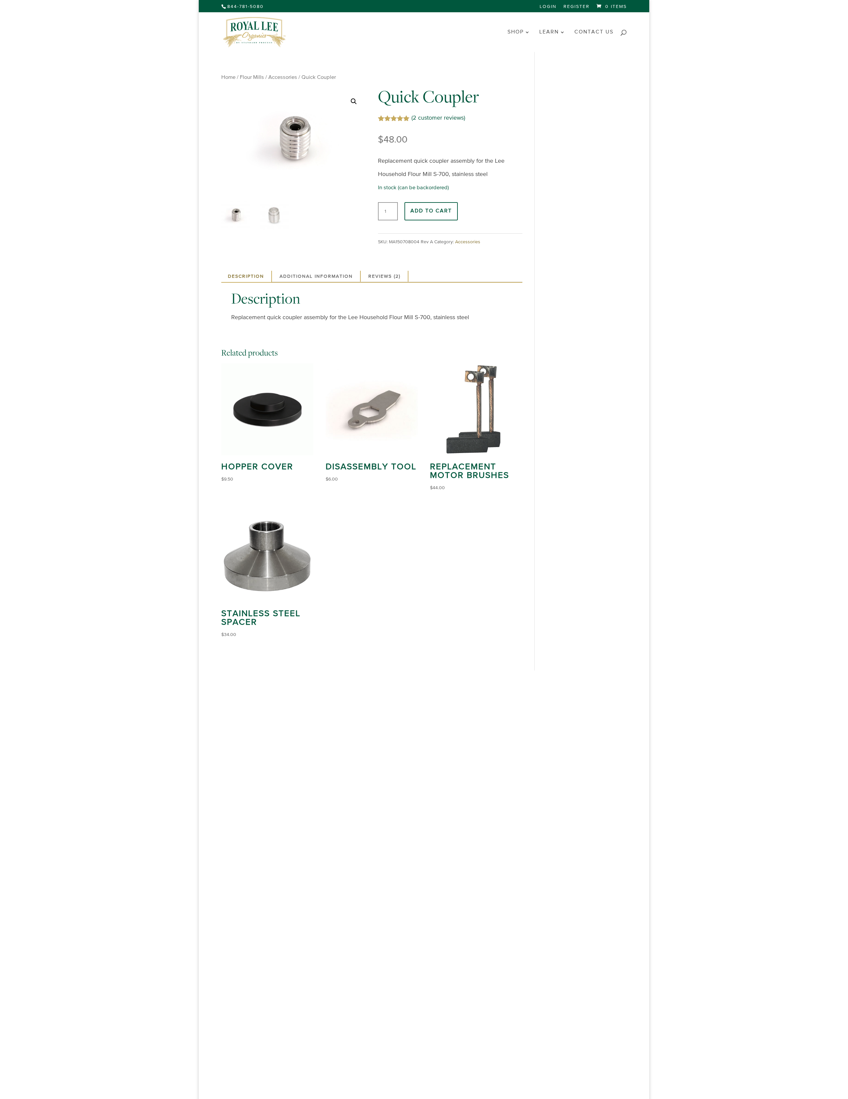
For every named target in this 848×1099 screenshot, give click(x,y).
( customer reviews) (438, 118)
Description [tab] (246, 276)
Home (228, 77)
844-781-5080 (245, 6)
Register (576, 6)
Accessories (282, 77)
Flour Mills (252, 77)
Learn (549, 32)
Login (548, 6)
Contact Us (593, 32)
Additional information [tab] (316, 276)
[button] (354, 101)
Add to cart (431, 211)
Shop (515, 32)
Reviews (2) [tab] (384, 276)
